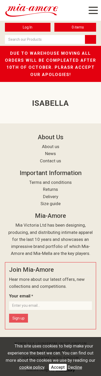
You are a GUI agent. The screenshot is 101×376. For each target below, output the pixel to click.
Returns (50, 189)
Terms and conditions (50, 182)
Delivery (50, 196)
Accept (58, 367)
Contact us (50, 160)
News (50, 153)
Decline (75, 367)
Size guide (50, 203)
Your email (21, 295)
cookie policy (31, 367)
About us (50, 146)
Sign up (18, 318)
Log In (27, 27)
